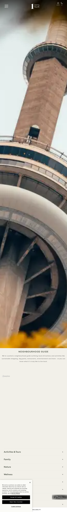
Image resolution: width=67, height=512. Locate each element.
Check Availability (33, 509)
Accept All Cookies (16, 497)
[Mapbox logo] (6, 376)
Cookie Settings (16, 506)
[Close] (30, 482)
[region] (33, 410)
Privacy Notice (16, 493)
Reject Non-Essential (16, 502)
